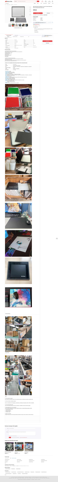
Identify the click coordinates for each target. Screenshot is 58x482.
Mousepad (12, 4)
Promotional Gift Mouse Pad (8, 473)
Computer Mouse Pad (7, 459)
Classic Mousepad (15, 4)
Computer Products (8, 4)
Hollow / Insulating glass (19, 460)
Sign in (52, 1)
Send (9, 437)
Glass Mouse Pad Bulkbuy (24, 473)
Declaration (36, 479)
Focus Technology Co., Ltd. (24, 479)
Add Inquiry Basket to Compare (18, 27)
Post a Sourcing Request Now (23, 437)
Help (41, 3)
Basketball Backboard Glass (44, 460)
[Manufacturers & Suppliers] (8, 1)
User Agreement (32, 479)
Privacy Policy (39, 479)
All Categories (7, 3)
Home (5, 4)
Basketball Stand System (31, 460)
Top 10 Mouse (19, 473)
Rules (52, 3)
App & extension (45, 3)
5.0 (44, 36)
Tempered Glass (6, 460)
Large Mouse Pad (14, 473)
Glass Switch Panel (19, 459)
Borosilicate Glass (31, 459)
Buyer (37, 3)
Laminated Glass (43, 459)
